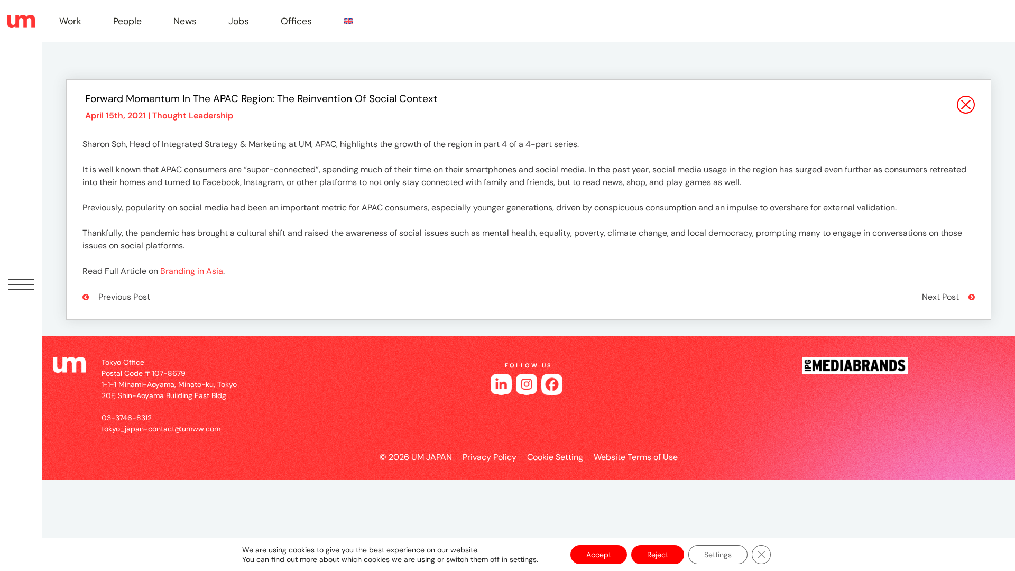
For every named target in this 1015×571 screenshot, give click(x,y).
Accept (598, 554)
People (127, 21)
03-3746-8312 (127, 417)
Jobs (238, 21)
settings (523, 559)
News (185, 21)
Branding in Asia (191, 271)
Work (70, 21)
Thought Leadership (192, 115)
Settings (718, 554)
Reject (657, 554)
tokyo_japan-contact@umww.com (161, 429)
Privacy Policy (489, 457)
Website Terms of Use (636, 457)
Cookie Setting (555, 457)
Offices (296, 21)
